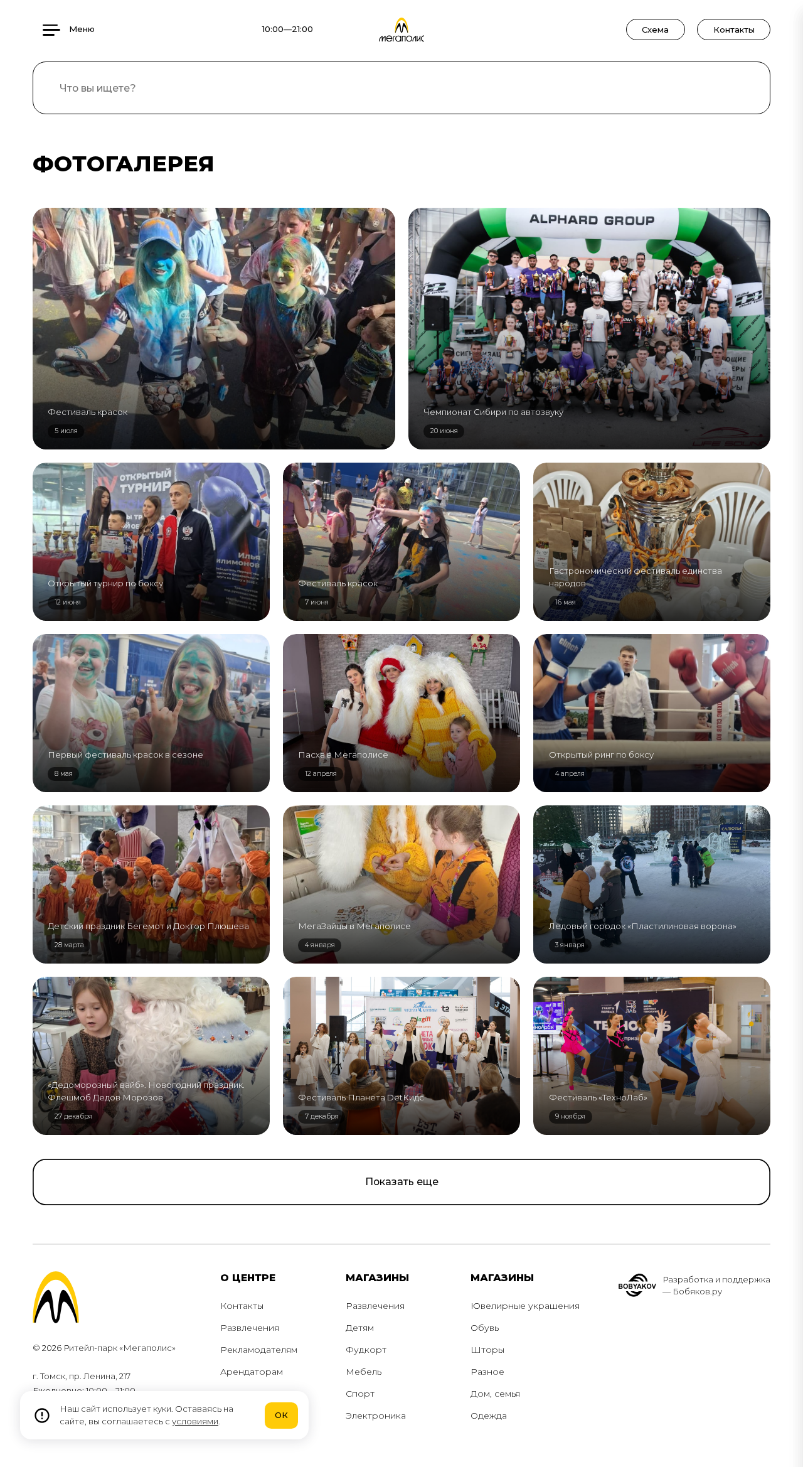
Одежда (489, 1415)
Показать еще (402, 1182)
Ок (281, 1415)
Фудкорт (366, 1349)
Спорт (360, 1393)
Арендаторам (251, 1371)
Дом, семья (495, 1393)
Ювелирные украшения (525, 1305)
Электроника (376, 1415)
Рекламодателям (258, 1349)
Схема (655, 29)
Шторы (487, 1349)
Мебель (363, 1371)
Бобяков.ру (697, 1291)
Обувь (485, 1327)
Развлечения (249, 1327)
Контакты (734, 29)
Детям (360, 1327)
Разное (487, 1371)
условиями (195, 1421)
